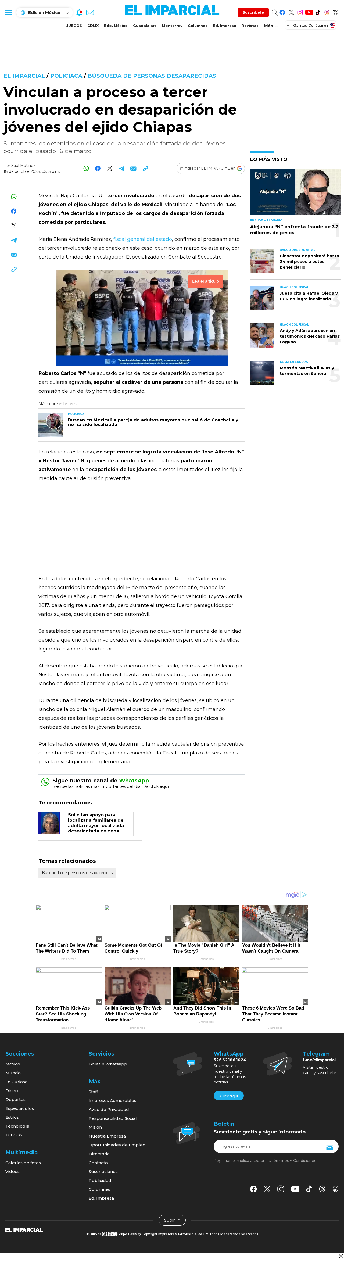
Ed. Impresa (224, 25)
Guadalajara (145, 25)
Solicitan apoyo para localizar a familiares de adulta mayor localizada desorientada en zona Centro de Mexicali (96, 825)
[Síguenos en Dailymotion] (335, 11)
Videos (12, 1171)
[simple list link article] (295, 194)
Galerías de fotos (23, 1162)
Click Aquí (229, 1096)
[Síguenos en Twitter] (291, 11)
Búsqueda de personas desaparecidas (152, 76)
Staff (93, 1091)
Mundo (13, 1072)
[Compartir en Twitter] (110, 168)
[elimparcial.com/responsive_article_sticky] (340, 1256)
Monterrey (172, 25)
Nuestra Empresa (107, 1136)
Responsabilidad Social (113, 1118)
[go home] (24, 1229)
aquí (164, 786)
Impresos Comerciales (112, 1100)
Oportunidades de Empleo (117, 1144)
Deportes (15, 1099)
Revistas (250, 25)
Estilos (12, 1117)
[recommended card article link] (50, 425)
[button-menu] (8, 12)
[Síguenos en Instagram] (300, 11)
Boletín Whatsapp (108, 1064)
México (12, 1064)
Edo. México (116, 25)
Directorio (99, 1153)
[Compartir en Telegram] (122, 168)
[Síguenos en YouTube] (308, 11)
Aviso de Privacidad (109, 1109)
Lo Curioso (16, 1081)
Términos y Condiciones (294, 1160)
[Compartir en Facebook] (98, 168)
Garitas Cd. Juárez (310, 25)
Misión (95, 1127)
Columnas (197, 25)
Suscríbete (253, 12)
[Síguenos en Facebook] (282, 11)
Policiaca (66, 76)
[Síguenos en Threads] (326, 11)
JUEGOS (74, 25)
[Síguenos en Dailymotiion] (335, 1189)
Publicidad (100, 1180)
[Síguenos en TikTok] (317, 11)
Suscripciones (103, 1171)
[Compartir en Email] (133, 168)
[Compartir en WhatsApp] (86, 168)
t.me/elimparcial (319, 1060)
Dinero (12, 1090)
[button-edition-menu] (288, 25)
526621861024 (230, 1060)
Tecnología (17, 1126)
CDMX (93, 25)
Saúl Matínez (23, 165)
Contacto (98, 1162)
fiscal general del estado (142, 239)
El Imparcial (24, 76)
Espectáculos (19, 1108)
